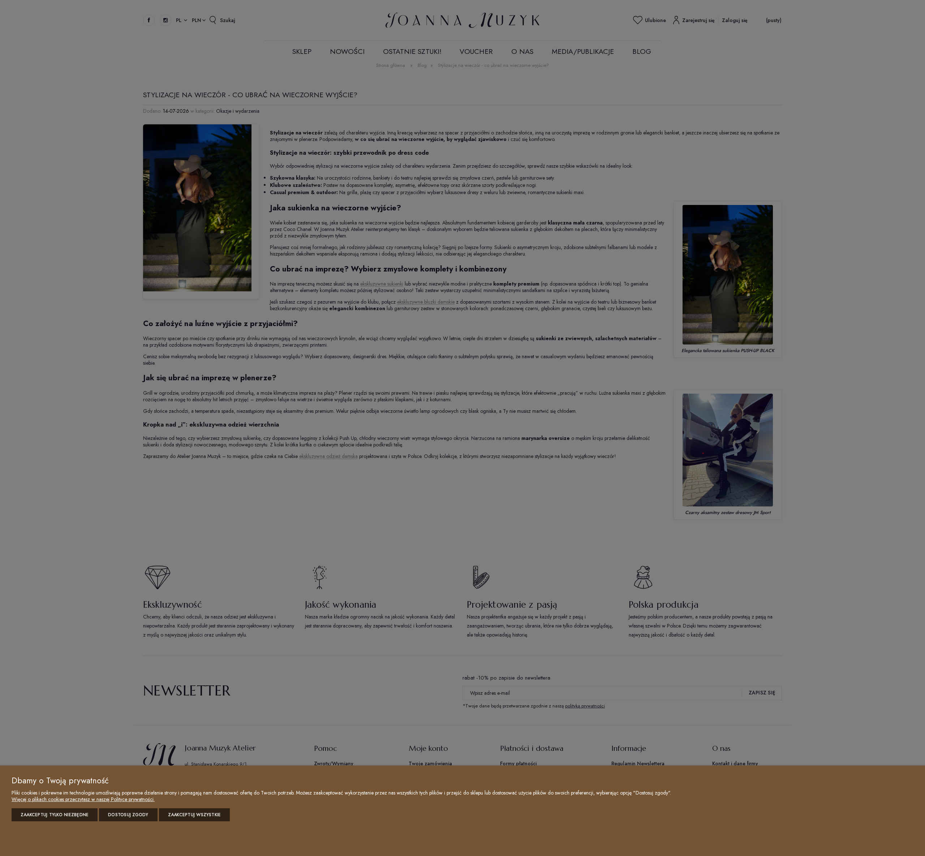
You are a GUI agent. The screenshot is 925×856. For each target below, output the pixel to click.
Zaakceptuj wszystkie (194, 815)
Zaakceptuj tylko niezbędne (55, 815)
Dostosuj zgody (128, 815)
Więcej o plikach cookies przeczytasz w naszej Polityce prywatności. (83, 799)
